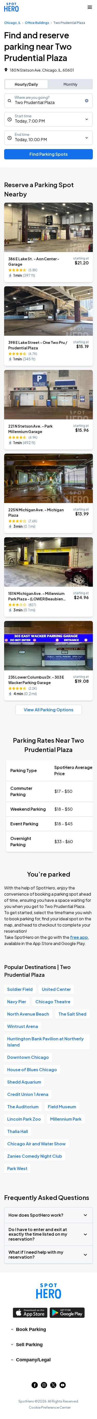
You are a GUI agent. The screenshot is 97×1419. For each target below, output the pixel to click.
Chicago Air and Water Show (36, 1143)
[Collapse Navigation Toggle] (90, 7)
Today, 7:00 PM (30, 121)
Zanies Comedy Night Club (34, 1156)
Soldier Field (20, 989)
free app (79, 937)
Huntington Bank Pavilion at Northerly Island (45, 1042)
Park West (17, 1168)
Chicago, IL (12, 23)
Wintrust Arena (22, 1026)
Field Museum (62, 1106)
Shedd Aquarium (24, 1082)
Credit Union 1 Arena (27, 1094)
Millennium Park (65, 1119)
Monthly (71, 84)
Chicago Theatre (52, 1001)
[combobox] (48, 100)
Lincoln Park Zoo (24, 1119)
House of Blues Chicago (32, 1069)
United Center (56, 989)
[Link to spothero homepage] (48, 1291)
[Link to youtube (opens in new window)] (62, 1386)
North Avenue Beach (28, 1014)
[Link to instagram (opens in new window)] (44, 1386)
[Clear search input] (87, 101)
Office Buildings (37, 23)
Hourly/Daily (26, 84)
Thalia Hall (17, 1131)
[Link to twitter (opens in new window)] (53, 1386)
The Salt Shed (72, 1014)
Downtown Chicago (28, 1057)
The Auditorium (23, 1106)
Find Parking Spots (48, 154)
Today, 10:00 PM (31, 139)
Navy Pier (16, 1001)
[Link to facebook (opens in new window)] (35, 1386)
